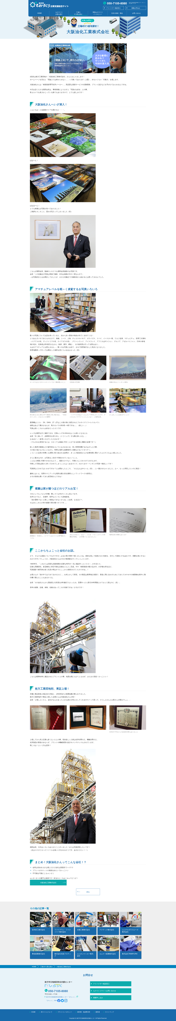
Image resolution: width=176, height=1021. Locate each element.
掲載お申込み (135, 8)
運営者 (98, 1012)
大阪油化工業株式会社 (48, 882)
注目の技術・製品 (117, 13)
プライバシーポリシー (65, 1012)
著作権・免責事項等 (83, 1012)
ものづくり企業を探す (59, 13)
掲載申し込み (98, 997)
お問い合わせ (136, 13)
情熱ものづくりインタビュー (98, 13)
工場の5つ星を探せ (78, 13)
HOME (39, 13)
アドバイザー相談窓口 (113, 8)
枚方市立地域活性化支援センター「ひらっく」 (61, 997)
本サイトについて (46, 1012)
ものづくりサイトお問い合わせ (104, 991)
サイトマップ (109, 1012)
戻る (88, 892)
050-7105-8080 (58, 991)
